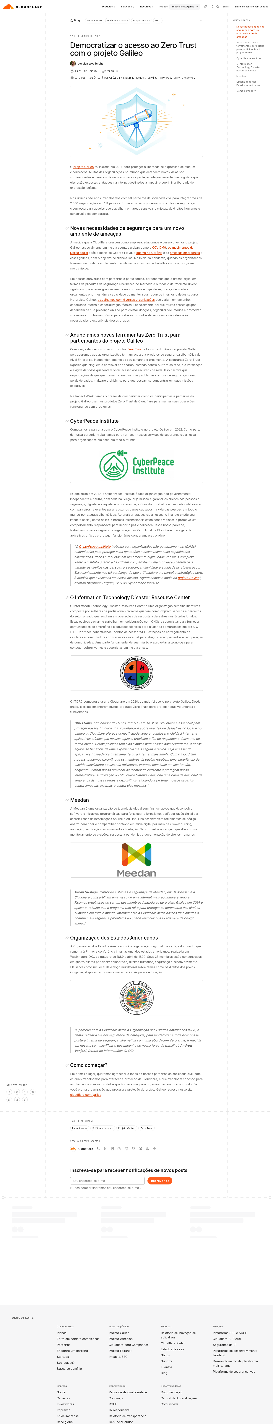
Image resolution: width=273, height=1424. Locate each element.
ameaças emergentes (185, 253)
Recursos (145, 6)
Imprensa (63, 1410)
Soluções (126, 6)
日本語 (177, 77)
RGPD (113, 1404)
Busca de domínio (69, 1368)
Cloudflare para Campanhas (129, 1345)
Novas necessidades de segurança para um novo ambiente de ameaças (250, 31)
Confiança (116, 1398)
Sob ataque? (66, 1362)
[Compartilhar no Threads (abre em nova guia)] (17, 1099)
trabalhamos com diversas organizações (126, 299)
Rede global (65, 1422)
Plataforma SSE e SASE (230, 1333)
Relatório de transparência (127, 1416)
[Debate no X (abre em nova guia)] (17, 1092)
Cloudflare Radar (173, 1343)
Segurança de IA (225, 1345)
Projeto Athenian (121, 1339)
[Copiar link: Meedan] (67, 800)
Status (165, 1355)
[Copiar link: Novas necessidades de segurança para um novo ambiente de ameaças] (67, 228)
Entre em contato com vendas (251, 6)
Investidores (65, 1404)
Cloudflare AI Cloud (227, 1339)
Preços (164, 6)
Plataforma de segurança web (234, 1371)
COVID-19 (159, 247)
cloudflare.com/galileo (85, 1095)
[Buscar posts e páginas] (218, 7)
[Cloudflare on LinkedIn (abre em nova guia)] (112, 1149)
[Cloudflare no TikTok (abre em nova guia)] (154, 1149)
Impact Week (94, 20)
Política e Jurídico (117, 20)
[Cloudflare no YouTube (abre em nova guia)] (119, 1149)
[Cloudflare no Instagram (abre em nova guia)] (126, 1149)
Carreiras (63, 1398)
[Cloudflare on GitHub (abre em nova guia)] (133, 1149)
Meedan (241, 76)
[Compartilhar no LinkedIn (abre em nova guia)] (25, 1092)
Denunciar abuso (121, 1422)
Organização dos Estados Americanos (248, 83)
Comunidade (169, 1404)
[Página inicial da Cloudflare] (23, 6)
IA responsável (119, 1410)
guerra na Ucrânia (149, 253)
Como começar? (246, 90)
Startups (63, 1357)
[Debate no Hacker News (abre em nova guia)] (9, 1092)
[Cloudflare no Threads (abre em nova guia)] (147, 1149)
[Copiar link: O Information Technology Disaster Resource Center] (67, 597)
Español (152, 77)
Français (165, 77)
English (128, 77)
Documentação (171, 1392)
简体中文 (189, 77)
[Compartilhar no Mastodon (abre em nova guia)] (9, 1099)
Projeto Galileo (141, 20)
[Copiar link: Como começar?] (67, 1065)
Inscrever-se (159, 1181)
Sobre (61, 1392)
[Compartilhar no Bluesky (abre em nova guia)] (32, 1092)
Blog (164, 1373)
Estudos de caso (172, 1349)
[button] (136, 465)
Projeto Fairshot (120, 1351)
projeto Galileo (83, 167)
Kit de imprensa (68, 1416)
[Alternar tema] (213, 7)
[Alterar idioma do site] (206, 6)
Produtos (107, 6)
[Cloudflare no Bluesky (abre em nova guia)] (140, 1149)
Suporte (166, 1361)
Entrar (226, 6)
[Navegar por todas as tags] (201, 20)
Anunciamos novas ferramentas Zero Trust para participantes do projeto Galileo (250, 47)
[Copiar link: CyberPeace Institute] (67, 421)
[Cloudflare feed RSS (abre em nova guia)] (98, 1149)
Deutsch (140, 77)
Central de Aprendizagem (179, 1398)
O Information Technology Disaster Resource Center (248, 67)
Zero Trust (134, 349)
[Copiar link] (25, 1099)
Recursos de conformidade (128, 1392)
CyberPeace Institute (248, 58)
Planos (61, 1333)
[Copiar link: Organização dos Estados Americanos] (67, 938)
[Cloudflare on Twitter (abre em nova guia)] (105, 1149)
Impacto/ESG (118, 1357)
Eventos (166, 1367)
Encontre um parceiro (72, 1351)
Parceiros (63, 1345)
